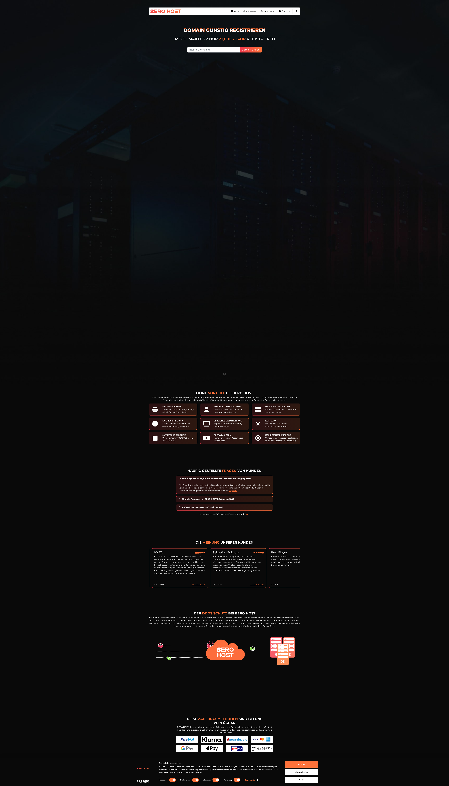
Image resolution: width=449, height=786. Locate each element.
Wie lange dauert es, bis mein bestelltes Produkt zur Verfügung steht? (217, 479)
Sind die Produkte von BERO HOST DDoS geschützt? (208, 499)
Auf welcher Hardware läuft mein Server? (202, 507)
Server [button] (236, 11)
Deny (301, 780)
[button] (296, 11)
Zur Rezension (198, 584)
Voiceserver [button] (251, 11)
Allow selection (301, 772)
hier (247, 514)
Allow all (301, 764)
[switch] (195, 780)
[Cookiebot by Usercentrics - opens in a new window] (143, 781)
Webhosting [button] (269, 11)
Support (233, 491)
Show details (250, 780)
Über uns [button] (285, 11)
